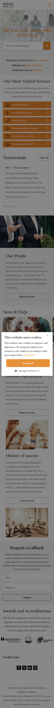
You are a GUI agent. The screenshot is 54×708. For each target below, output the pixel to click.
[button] (27, 370)
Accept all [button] (28, 363)
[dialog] (27, 354)
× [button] (47, 335)
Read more (29, 354)
